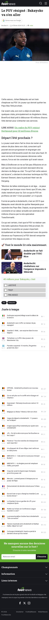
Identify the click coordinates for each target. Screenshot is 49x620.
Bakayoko (12, 302)
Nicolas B (4, 25)
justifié (12, 285)
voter (31, 25)
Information (8, 574)
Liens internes (9, 580)
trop (10, 290)
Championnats (9, 567)
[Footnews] (24, 589)
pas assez (13, 295)
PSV (4, 302)
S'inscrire (41, 556)
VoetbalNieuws (30, 612)
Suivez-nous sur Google (13, 20)
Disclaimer (20, 612)
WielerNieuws (43, 612)
